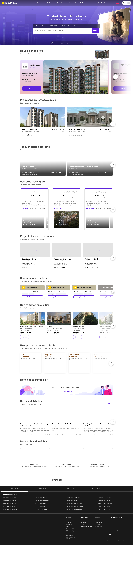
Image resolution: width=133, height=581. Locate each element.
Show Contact (33, 297)
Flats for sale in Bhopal (104, 500)
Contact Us (69, 533)
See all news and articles (105, 403)
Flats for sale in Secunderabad (74, 506)
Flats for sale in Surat (40, 506)
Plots (76, 25)
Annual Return (70, 528)
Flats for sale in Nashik (104, 509)
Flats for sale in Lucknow (9, 503)
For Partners (69, 524)
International (98, 526)
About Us (68, 522)
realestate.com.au (85, 520)
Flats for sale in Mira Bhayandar (106, 503)
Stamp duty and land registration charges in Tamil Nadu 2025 (34, 425)
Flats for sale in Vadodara (41, 509)
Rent (43, 25)
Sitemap (97, 524)
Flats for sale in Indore (9, 506)
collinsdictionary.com (86, 526)
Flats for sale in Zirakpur (104, 497)
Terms (67, 526)
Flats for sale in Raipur (72, 500)
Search (95, 30)
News (96, 520)
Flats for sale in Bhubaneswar (74, 509)
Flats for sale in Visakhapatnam (74, 503)
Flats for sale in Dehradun (73, 497)
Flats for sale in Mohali (41, 497)
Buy (36, 25)
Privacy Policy (70, 531)
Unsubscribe (69, 535)
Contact (31, 88)
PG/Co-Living (65, 25)
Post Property (113, 3)
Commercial (53, 25)
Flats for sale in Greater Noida (11, 497)
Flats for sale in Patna (104, 506)
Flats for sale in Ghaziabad (10, 500)
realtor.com (84, 522)
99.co (82, 524)
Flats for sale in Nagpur (41, 503)
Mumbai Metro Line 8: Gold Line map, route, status (64, 425)
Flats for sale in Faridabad (10, 509)
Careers (68, 520)
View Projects (32, 67)
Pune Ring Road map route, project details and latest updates (97, 425)
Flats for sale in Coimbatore (42, 500)
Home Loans (98, 522)
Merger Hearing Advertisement (70, 538)
